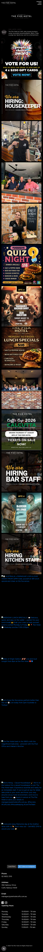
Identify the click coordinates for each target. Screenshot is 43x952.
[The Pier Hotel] (9, 3)
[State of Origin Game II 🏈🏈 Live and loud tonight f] (22, 678)
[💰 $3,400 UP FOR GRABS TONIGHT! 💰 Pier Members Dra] (22, 224)
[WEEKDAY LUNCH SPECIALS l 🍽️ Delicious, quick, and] (22, 347)
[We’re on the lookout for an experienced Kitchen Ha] (22, 554)
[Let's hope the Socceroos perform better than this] (22, 719)
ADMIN (35, 945)
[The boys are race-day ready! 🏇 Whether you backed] (22, 389)
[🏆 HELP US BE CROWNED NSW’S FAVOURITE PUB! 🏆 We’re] (22, 58)
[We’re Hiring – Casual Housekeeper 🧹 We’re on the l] (22, 100)
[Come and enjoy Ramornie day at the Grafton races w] (22, 843)
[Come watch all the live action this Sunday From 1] (22, 513)
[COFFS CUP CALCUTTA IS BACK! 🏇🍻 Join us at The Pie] (22, 430)
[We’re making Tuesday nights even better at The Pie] (22, 265)
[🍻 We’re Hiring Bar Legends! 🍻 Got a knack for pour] (22, 471)
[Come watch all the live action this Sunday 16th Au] (22, 306)
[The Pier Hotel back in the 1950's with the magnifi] (22, 760)
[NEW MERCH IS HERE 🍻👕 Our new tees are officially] (22, 141)
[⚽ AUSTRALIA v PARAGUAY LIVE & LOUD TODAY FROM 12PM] (22, 595)
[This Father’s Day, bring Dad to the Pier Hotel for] (22, 182)
